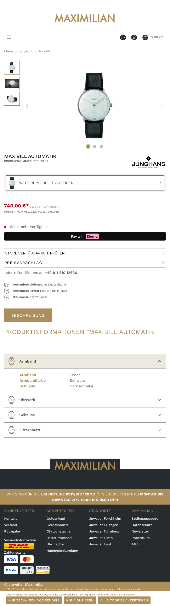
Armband (27, 361)
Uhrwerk (27, 400)
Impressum (141, 538)
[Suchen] (123, 37)
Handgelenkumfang (62, 551)
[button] (85, 284)
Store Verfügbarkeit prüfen (35, 253)
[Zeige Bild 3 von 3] (101, 146)
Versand (10, 525)
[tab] (28, 315)
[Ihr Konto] (134, 37)
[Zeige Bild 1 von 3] (88, 146)
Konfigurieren (80, 600)
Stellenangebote (145, 518)
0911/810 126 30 (80, 494)
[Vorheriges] (27, 105)
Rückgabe (12, 531)
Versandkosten (66, 589)
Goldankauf (56, 518)
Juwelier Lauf (100, 544)
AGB (135, 544)
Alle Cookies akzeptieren (124, 600)
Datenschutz (142, 525)
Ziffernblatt (29, 430)
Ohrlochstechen (60, 531)
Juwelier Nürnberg (104, 531)
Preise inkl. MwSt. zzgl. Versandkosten (31, 211)
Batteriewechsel (59, 538)
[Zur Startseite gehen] (85, 25)
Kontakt (10, 518)
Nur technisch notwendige (34, 600)
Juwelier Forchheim (105, 518)
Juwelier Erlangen (103, 525)
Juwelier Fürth (101, 538)
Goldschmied (57, 525)
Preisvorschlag (23, 262)
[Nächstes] (162, 105)
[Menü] (9, 37)
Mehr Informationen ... (124, 594)
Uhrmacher (56, 544)
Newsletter (140, 531)
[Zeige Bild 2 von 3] (94, 146)
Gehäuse (27, 415)
